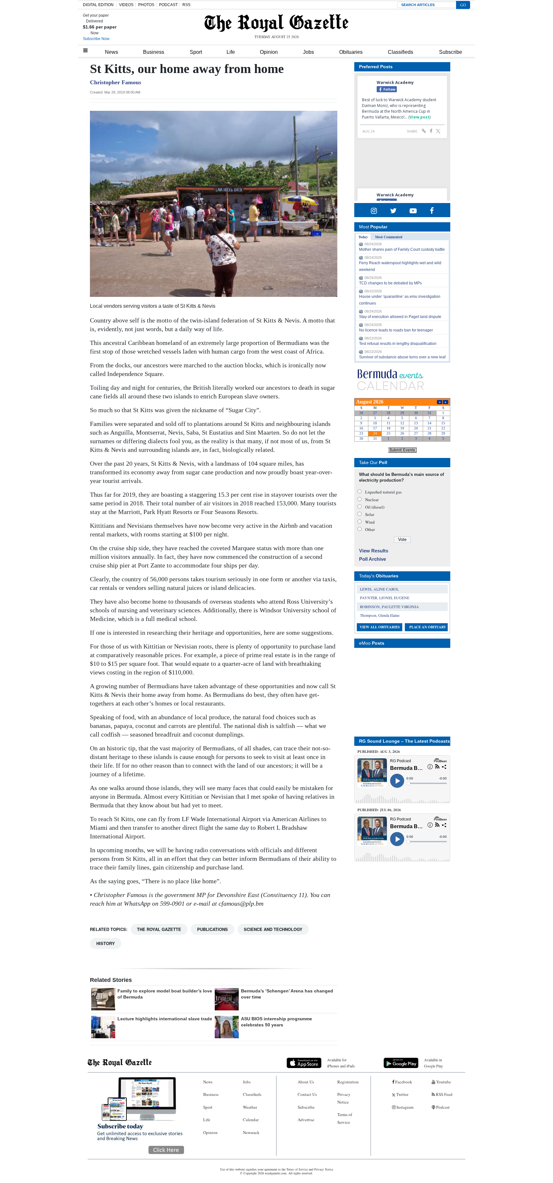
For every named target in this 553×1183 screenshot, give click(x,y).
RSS (186, 5)
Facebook (403, 1082)
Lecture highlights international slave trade (164, 1018)
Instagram (404, 1107)
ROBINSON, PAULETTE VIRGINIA (389, 606)
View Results (373, 550)
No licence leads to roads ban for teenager (396, 330)
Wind (370, 522)
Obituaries (351, 52)
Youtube (443, 1082)
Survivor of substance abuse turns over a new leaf (402, 357)
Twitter (401, 1094)
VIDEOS (126, 5)
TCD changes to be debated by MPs (390, 283)
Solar (369, 514)
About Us (306, 1082)
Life (231, 52)
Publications (212, 929)
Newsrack (251, 1132)
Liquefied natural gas (383, 492)
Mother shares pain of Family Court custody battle (402, 249)
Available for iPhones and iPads (341, 1062)
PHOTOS (146, 5)
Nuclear (372, 499)
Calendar (251, 1119)
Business (153, 52)
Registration (348, 1082)
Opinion (269, 52)
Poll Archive (372, 559)
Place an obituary (427, 627)
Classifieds (400, 52)
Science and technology (273, 929)
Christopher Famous (115, 82)
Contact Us (307, 1094)
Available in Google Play (433, 1062)
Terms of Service (344, 1118)
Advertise (306, 1119)
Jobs (308, 52)
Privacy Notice (343, 1098)
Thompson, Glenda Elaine (379, 615)
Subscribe (450, 52)
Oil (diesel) (374, 507)
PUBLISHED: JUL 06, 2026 (379, 809)
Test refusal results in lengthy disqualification (398, 343)
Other (370, 529)
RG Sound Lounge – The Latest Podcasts (404, 741)
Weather (250, 1107)
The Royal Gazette (159, 929)
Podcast (442, 1107)
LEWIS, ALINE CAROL (379, 589)
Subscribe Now (96, 39)
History (105, 943)
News (111, 52)
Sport (196, 52)
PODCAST (168, 5)
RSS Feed (444, 1094)
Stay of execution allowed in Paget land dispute (400, 316)
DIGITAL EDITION (98, 5)
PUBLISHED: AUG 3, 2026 (378, 751)
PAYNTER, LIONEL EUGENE (384, 597)
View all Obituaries (380, 627)
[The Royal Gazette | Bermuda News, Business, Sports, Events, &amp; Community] (276, 23)
